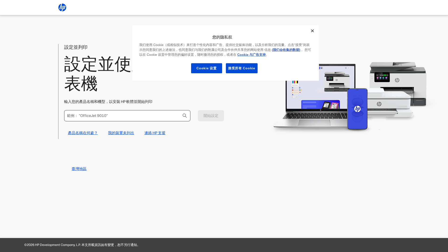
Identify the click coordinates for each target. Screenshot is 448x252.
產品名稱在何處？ (83, 133)
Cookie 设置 (206, 68)
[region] (225, 53)
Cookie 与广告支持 (251, 54)
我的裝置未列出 (121, 133)
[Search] (185, 115)
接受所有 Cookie (241, 68)
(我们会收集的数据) (286, 50)
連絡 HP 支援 (154, 133)
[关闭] (312, 31)
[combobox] (127, 115)
